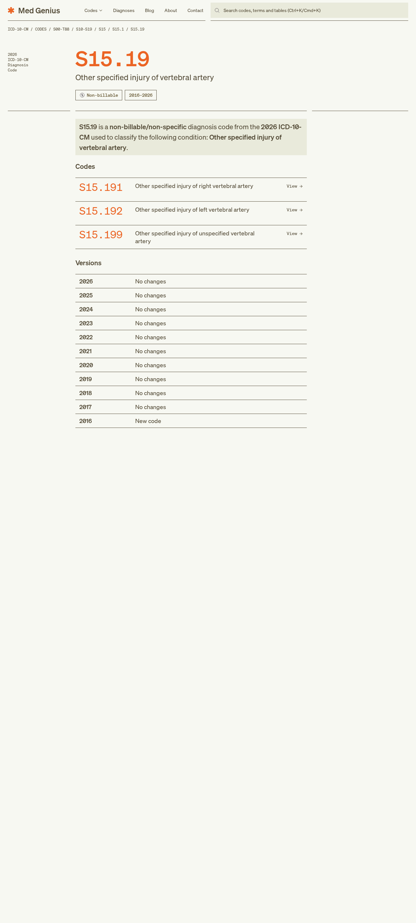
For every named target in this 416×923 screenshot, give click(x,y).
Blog (149, 10)
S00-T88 (61, 29)
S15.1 (118, 29)
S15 (102, 29)
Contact (195, 10)
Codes (40, 29)
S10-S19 (84, 29)
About (170, 10)
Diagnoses (124, 10)
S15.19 (137, 29)
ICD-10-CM (18, 29)
